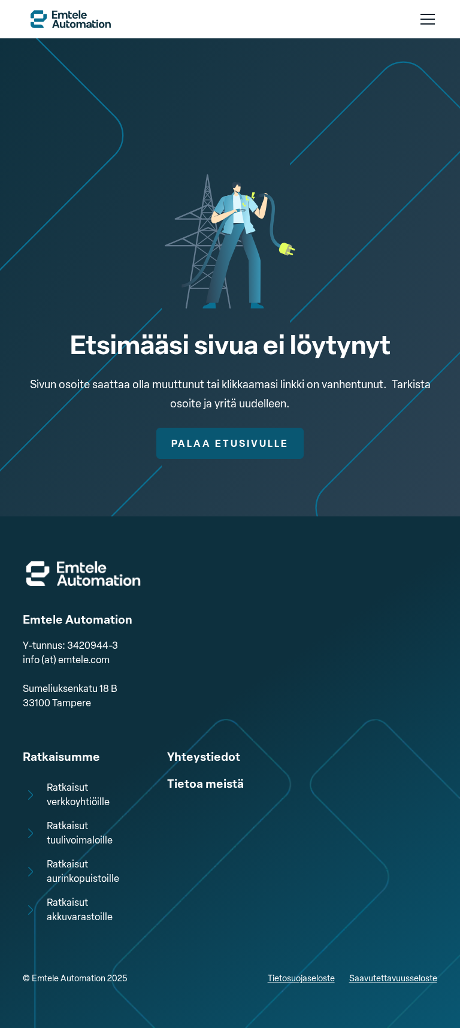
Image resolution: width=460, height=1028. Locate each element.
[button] (425, 19)
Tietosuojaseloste (301, 978)
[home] (71, 18)
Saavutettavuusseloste (393, 978)
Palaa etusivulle (230, 443)
